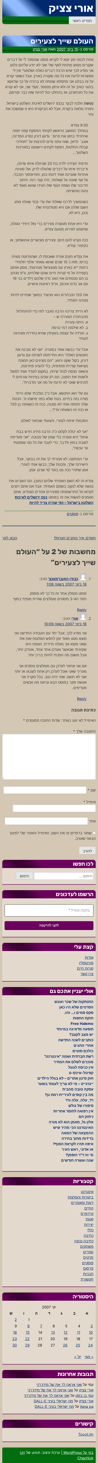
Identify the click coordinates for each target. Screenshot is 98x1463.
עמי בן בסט (84, 1395)
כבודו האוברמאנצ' (63, 578)
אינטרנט (87, 1191)
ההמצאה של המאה (77, 1133)
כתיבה (88, 1235)
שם (92, 790)
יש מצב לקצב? (81, 1034)
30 (14, 1345)
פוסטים (72, 514)
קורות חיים (85, 968)
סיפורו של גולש (80, 1105)
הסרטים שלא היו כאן (76, 1007)
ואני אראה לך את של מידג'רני (59, 1384)
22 (27, 1338)
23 (14, 1338)
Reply (82, 609)
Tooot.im (85, 1434)
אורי (74, 618)
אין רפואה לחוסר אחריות (73, 1111)
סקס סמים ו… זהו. (78, 1012)
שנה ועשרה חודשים (77, 1160)
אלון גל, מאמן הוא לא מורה (71, 1122)
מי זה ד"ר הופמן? (79, 1155)
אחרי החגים (83, 1045)
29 (27, 1345)
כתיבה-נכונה (83, 1241)
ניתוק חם (86, 1116)
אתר (92, 821)
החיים (88, 1208)
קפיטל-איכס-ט (81, 1072)
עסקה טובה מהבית (77, 1089)
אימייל (89, 802)
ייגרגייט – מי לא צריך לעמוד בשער (65, 1083)
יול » (77, 1356)
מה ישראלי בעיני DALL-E (53, 1401)
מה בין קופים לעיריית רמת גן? (69, 1094)
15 (28, 1332)
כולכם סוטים (82, 1051)
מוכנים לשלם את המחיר (73, 1062)
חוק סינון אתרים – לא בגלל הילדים (65, 1078)
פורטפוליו (86, 963)
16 (15, 1332)
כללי (90, 1230)
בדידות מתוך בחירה (77, 1138)
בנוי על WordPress (77, 1452)
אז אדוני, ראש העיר (77, 1149)
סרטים (88, 1257)
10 (91, 1332)
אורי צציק (71, 8)
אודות (89, 957)
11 (78, 1332)
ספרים (88, 1252)
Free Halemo (82, 1023)
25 (78, 1345)
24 (90, 1345)
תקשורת (87, 1279)
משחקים (86, 1246)
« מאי (89, 1356)
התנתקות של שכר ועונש (73, 1001)
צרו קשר (86, 974)
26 (65, 1345)
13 (53, 1332)
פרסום (88, 1268)
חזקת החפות (83, 1018)
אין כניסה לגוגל (80, 1067)
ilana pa (86, 1406)
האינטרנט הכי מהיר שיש (73, 1127)
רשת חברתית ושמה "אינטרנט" (68, 1056)
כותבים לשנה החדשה (75, 1040)
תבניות (88, 1274)
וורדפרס (87, 1213)
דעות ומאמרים (82, 1202)
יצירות (88, 1224)
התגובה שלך (84, 731)
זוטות (89, 1219)
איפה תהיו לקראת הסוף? (73, 1144)
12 (65, 1332)
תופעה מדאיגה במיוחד (74, 1029)
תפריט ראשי (82, 20)
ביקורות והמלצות (80, 1197)
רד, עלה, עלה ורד (79, 1100)
